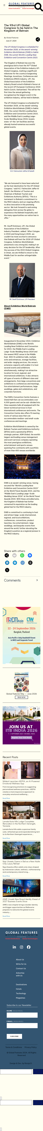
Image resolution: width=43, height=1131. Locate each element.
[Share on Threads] (30, 563)
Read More (6, 798)
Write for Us (21, 964)
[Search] (38, 1071)
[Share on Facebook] (30, 555)
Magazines (20, 998)
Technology (21, 993)
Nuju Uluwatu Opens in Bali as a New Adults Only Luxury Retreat (21, 850)
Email (15, 1021)
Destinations (21, 984)
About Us (20, 959)
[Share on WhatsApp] (22, 555)
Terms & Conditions (13, 1047)
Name (15, 1011)
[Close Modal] (1, 1098)
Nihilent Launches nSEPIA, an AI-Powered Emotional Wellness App (21, 770)
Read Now (21, 697)
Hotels (19, 989)
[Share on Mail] (14, 555)
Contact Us (21, 968)
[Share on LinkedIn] (7, 563)
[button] (22, 580)
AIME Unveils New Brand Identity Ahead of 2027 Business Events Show (21, 888)
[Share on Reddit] (23, 563)
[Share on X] (7, 570)
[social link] (14, 947)
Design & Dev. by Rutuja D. (21, 1063)
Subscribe (14, 1036)
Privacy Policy (31, 1047)
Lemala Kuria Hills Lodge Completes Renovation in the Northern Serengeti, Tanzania (21, 810)
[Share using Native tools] (38, 39)
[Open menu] (4, 5)
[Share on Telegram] (15, 563)
